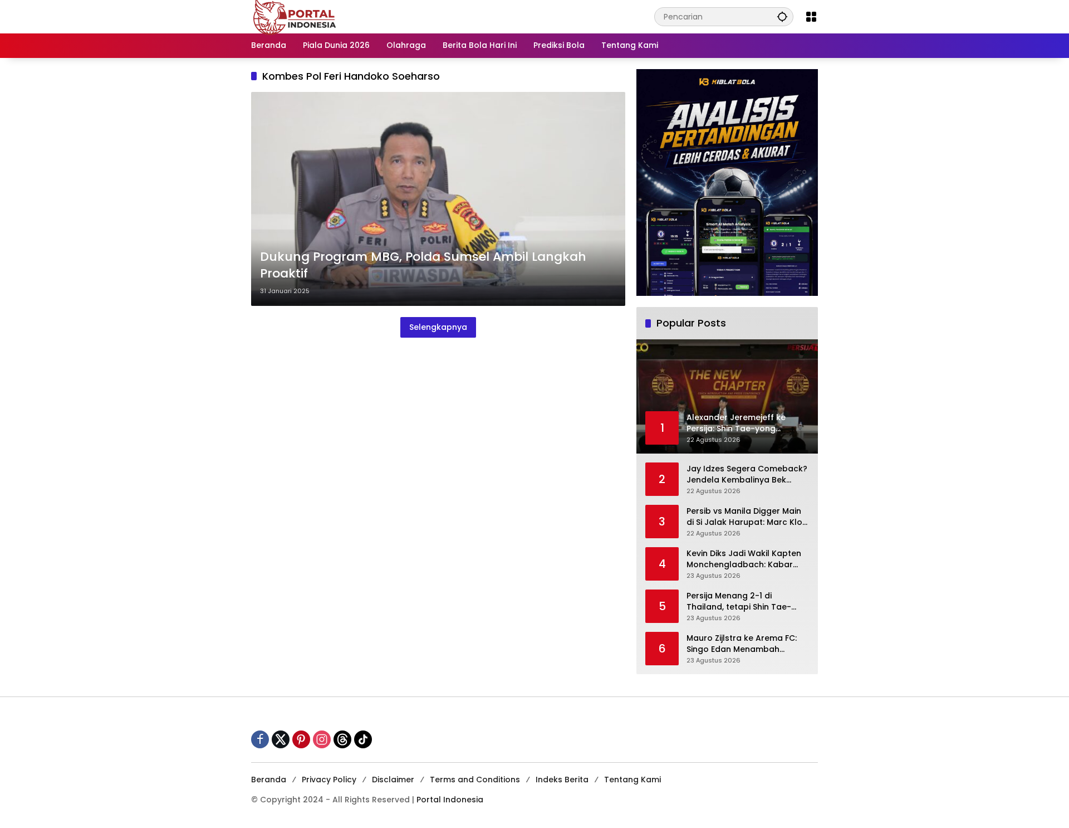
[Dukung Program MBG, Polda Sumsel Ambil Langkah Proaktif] (438, 199)
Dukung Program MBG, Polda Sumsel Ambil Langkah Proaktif (423, 266)
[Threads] (342, 739)
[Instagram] (322, 739)
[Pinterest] (301, 739)
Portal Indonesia (449, 799)
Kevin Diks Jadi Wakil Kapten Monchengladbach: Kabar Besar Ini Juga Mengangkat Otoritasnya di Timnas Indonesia (743, 559)
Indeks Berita (562, 779)
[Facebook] (260, 739)
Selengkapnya (438, 327)
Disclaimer (393, 779)
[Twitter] (281, 739)
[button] (782, 16)
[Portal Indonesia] (295, 16)
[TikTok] (363, 739)
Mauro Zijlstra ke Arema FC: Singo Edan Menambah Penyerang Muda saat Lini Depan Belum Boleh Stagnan (744, 644)
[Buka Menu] (811, 16)
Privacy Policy (329, 779)
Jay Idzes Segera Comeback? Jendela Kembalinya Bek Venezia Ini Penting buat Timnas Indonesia (746, 474)
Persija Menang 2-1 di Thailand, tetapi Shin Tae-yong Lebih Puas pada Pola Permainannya (741, 601)
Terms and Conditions (475, 779)
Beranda (268, 779)
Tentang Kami (632, 779)
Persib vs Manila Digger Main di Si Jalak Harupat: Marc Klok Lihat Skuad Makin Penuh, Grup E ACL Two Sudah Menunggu (746, 517)
